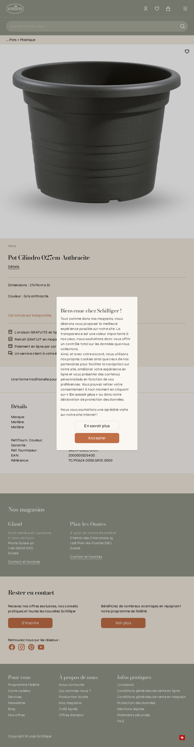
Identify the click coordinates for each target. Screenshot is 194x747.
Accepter (97, 438)
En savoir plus (97, 425)
